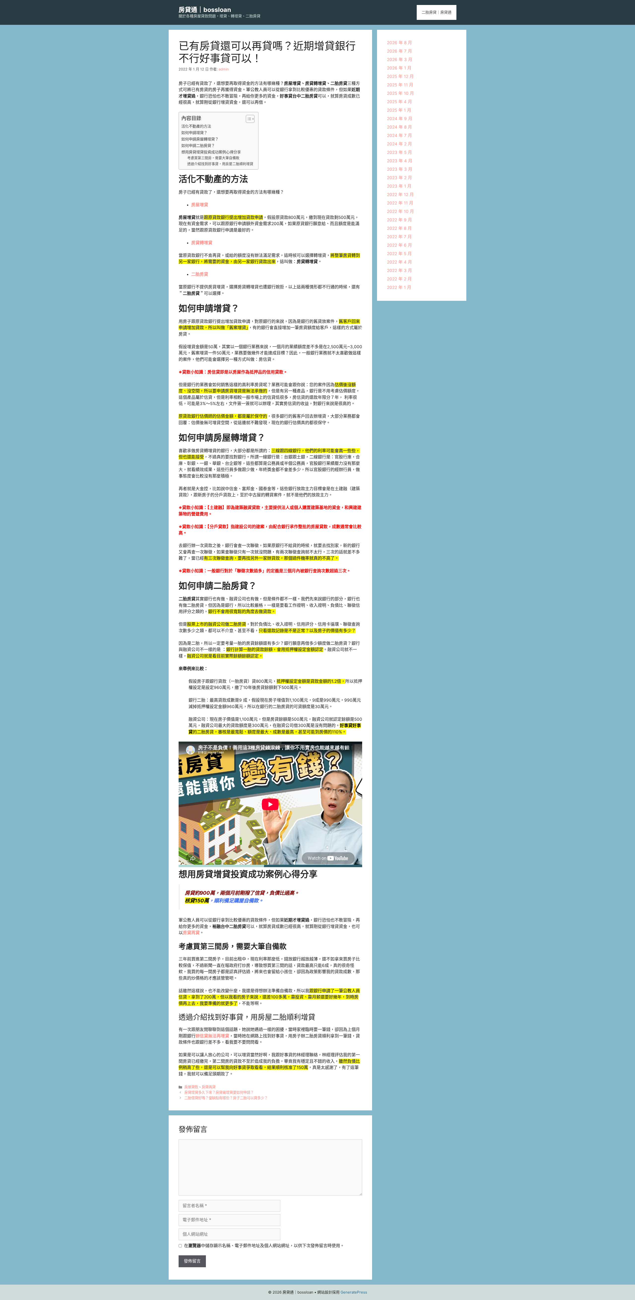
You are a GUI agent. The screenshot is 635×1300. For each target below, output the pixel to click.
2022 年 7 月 (399, 236)
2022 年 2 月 (399, 278)
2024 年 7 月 (399, 135)
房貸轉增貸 (201, 242)
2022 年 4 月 (399, 262)
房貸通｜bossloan (205, 9)
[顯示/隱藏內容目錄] (247, 119)
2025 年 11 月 (400, 84)
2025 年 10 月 (400, 93)
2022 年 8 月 (399, 228)
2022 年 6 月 (399, 245)
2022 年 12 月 (400, 194)
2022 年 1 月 (399, 287)
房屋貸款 (191, 1087)
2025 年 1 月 (399, 110)
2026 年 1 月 (399, 68)
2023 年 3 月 (399, 169)
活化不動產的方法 (196, 126)
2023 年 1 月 (399, 186)
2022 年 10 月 (400, 211)
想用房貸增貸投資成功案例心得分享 (211, 152)
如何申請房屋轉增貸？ (200, 139)
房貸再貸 (191, 932)
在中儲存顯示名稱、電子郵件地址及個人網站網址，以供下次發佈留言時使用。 (264, 1245)
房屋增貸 (199, 204)
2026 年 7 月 (399, 51)
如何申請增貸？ (194, 132)
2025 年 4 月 (399, 101)
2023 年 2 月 (399, 177)
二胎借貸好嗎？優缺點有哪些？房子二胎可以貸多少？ (226, 1098)
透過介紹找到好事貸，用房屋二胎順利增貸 (220, 164)
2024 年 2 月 (399, 143)
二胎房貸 (199, 274)
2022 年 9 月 (399, 219)
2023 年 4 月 (399, 160)
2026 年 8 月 (399, 42)
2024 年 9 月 (399, 118)
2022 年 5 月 (399, 253)
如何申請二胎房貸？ (198, 145)
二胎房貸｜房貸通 (436, 12)
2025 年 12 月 (400, 76)
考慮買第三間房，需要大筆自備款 (213, 158)
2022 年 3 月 (399, 270)
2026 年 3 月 (399, 59)
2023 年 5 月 (399, 152)
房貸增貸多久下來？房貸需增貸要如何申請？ (219, 1092)
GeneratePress (354, 1292)
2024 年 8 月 (399, 127)
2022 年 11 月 (400, 203)
